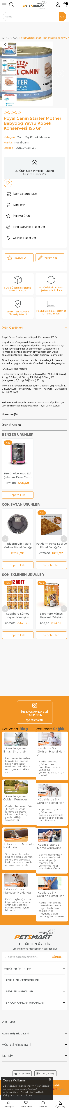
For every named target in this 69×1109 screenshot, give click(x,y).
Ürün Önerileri (11, 425)
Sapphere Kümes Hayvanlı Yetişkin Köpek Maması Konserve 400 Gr (51, 615)
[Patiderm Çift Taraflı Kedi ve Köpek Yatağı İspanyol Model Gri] (17, 524)
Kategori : (27, 137)
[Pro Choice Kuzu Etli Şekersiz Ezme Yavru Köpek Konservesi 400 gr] (17, 454)
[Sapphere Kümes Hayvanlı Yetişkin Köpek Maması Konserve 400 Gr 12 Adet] (17, 594)
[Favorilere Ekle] (8, 183)
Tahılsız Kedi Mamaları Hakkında (19, 845)
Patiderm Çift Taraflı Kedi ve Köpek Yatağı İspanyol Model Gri (18, 545)
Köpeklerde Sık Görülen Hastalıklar (50, 801)
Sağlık (58, 729)
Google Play (48, 1073)
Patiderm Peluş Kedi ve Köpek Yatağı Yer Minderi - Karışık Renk (51, 545)
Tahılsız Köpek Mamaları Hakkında (17, 891)
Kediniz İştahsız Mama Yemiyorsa (49, 846)
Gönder (57, 957)
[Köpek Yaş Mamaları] (13, 38)
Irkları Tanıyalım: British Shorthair (14, 750)
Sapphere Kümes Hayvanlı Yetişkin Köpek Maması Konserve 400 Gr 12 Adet (18, 615)
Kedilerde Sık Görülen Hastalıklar (50, 894)
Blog (23, 729)
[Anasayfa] (6, 38)
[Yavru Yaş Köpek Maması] (16, 38)
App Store (24, 1073)
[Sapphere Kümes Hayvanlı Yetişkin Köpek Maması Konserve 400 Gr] (51, 594)
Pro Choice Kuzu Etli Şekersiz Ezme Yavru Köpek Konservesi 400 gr (18, 475)
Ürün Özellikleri (12, 327)
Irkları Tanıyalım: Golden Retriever (15, 798)
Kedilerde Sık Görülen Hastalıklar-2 (51, 752)
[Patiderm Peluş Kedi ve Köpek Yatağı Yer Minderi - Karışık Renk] (51, 524)
